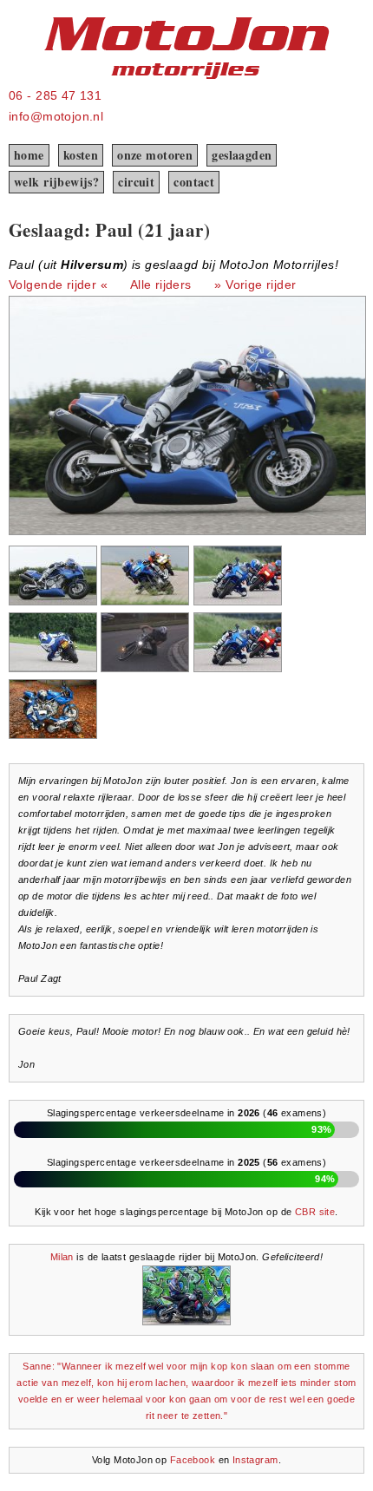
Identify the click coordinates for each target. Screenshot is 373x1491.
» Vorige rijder (255, 284)
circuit (136, 182)
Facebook (192, 1460)
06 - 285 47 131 (55, 95)
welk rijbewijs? (56, 182)
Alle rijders (161, 284)
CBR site (315, 1212)
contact (193, 182)
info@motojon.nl (56, 116)
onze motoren (155, 155)
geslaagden (242, 155)
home (29, 155)
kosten (81, 155)
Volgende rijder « (58, 284)
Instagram (255, 1460)
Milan (62, 1257)
